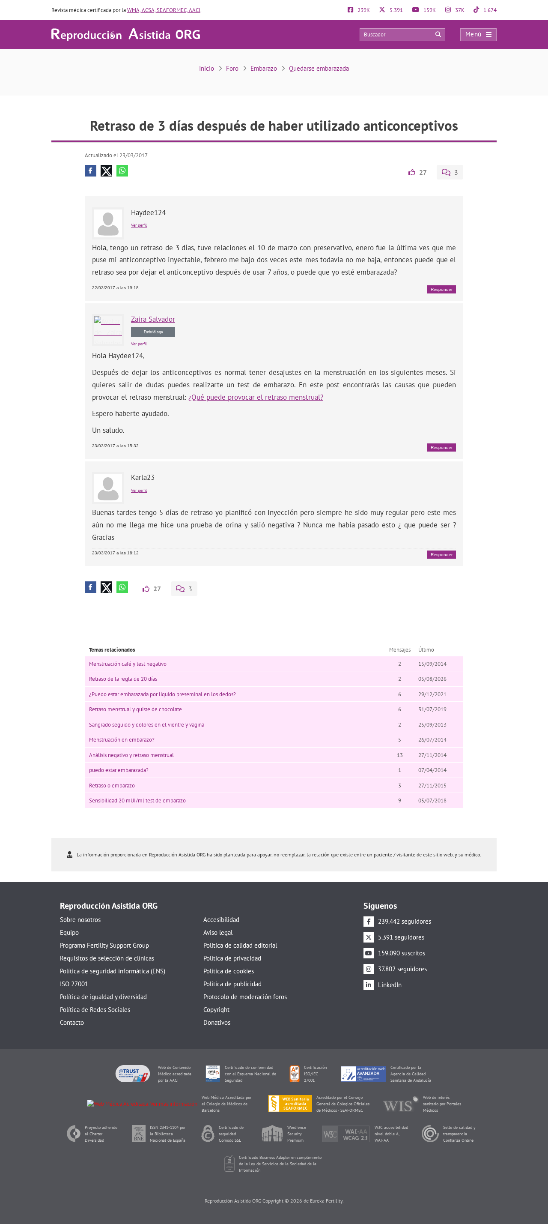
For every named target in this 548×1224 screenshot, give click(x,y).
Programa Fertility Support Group (104, 945)
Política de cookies (228, 971)
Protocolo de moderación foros (245, 997)
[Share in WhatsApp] (122, 171)
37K (459, 10)
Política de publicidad (232, 984)
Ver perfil (139, 225)
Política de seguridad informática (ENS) (112, 971)
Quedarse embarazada (319, 68)
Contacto (72, 1022)
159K (429, 10)
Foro (232, 68)
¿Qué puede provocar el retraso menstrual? (255, 397)
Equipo (69, 932)
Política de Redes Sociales (95, 1009)
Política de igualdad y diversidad (103, 997)
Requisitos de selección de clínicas (107, 958)
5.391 (395, 10)
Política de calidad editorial (240, 945)
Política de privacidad (232, 958)
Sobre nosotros (80, 919)
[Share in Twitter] (106, 171)
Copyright (216, 1009)
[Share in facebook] (90, 171)
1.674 (489, 10)
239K (363, 10)
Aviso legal (217, 932)
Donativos (216, 1022)
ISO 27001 (74, 984)
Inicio (206, 68)
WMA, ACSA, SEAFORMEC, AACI (163, 10)
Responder (442, 289)
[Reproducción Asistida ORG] (125, 34)
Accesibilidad (221, 919)
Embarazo (263, 68)
